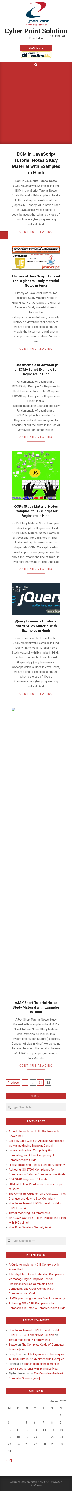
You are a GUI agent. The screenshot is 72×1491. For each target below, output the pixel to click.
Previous (13, 1082)
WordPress (35, 1485)
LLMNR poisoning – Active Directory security (37, 1165)
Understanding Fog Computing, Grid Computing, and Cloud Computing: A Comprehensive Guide (31, 1155)
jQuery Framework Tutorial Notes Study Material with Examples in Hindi (36, 626)
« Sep (9, 1460)
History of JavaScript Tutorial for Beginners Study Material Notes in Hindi (36, 280)
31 (40, 1082)
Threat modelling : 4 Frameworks (29, 1213)
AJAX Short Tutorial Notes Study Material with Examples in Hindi (36, 1007)
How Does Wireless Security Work (30, 1227)
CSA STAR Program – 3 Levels (28, 1179)
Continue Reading (36, 231)
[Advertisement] (36, 106)
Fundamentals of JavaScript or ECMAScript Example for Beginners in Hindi (36, 369)
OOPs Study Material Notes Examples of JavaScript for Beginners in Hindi (36, 511)
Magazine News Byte (38, 1481)
